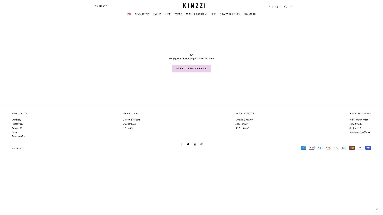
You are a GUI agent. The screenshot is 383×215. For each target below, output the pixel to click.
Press (14, 132)
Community (250, 14)
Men (188, 14)
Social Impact (241, 124)
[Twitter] (188, 144)
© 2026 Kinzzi (18, 148)
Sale (129, 14)
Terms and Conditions (359, 132)
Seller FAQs (128, 128)
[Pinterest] (201, 144)
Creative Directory (230, 14)
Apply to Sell (355, 128)
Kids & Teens (200, 14)
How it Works (355, 124)
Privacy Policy (18, 136)
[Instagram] (195, 144)
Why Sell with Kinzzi (358, 119)
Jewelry (157, 14)
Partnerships (17, 124)
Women (179, 14)
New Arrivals (142, 14)
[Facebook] (181, 144)
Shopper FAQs (129, 124)
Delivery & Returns (131, 119)
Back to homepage (191, 68)
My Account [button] (100, 6)
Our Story (16, 119)
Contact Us (17, 128)
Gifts (213, 14)
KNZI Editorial (242, 128)
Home (168, 14)
